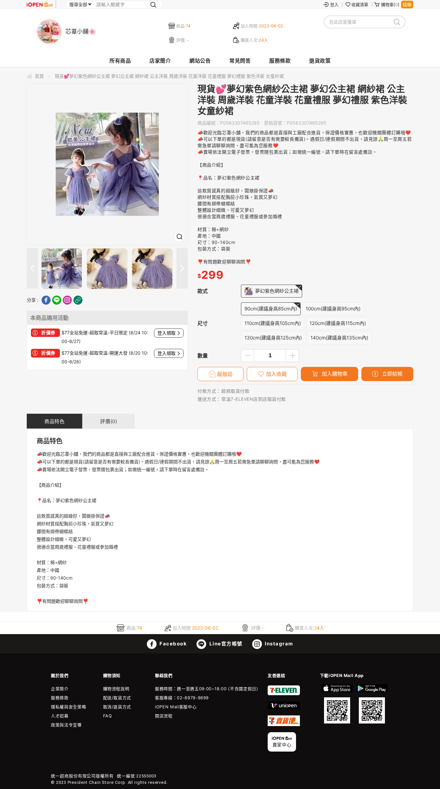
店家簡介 (160, 60)
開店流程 (164, 715)
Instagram (278, 644)
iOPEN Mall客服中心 (175, 706)
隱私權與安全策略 (68, 706)
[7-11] (284, 693)
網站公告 (200, 60)
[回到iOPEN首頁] (40, 4)
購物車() (390, 4)
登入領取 (167, 333)
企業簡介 (60, 688)
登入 (334, 4)
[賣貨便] (284, 724)
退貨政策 (319, 60)
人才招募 (60, 715)
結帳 (407, 4)
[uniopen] (284, 707)
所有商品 (120, 60)
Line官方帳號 (225, 644)
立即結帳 (391, 373)
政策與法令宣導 (66, 724)
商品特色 (54, 421)
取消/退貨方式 (117, 706)
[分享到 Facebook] (46, 300)
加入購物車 (334, 373)
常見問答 (240, 60)
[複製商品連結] (77, 300)
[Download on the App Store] (337, 703)
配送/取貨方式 (117, 697)
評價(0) (108, 421)
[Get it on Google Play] (371, 703)
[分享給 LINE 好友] (56, 300)
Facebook (172, 644)
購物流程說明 (116, 688)
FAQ (107, 715)
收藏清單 (359, 4)
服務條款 (280, 60)
